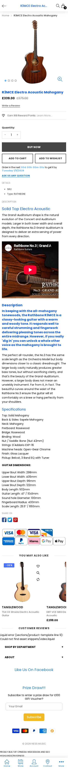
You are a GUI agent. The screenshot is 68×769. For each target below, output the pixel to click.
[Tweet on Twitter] (10, 520)
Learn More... (44, 115)
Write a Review (11, 105)
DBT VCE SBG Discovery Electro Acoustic (20, 613)
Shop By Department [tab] (20, 647)
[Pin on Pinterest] (15, 520)
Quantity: (8, 127)
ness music (39, 743)
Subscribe (34, 717)
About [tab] (10, 657)
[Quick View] (38, 573)
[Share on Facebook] (4, 520)
